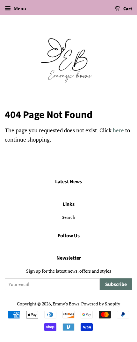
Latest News (68, 181)
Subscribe (116, 284)
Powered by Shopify (100, 304)
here (118, 130)
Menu (19, 8)
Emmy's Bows (66, 304)
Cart (127, 9)
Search (68, 217)
